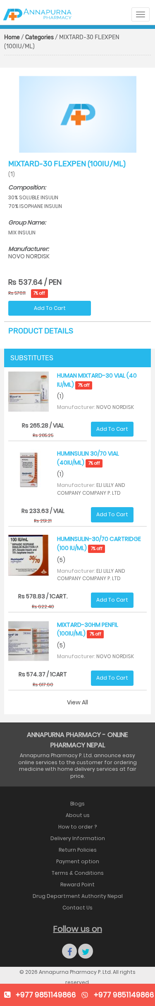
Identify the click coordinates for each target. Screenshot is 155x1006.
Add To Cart (50, 308)
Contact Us (77, 907)
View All (77, 702)
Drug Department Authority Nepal (78, 896)
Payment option (77, 861)
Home (12, 37)
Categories (39, 37)
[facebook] (69, 951)
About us (78, 815)
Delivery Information (77, 838)
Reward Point (77, 884)
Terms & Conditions (78, 872)
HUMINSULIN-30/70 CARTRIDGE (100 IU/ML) (99, 543)
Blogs (77, 803)
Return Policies (78, 849)
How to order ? (77, 826)
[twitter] (85, 951)
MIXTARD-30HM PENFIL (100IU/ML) (87, 629)
